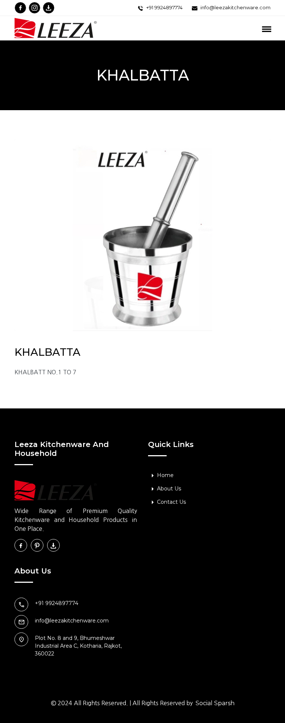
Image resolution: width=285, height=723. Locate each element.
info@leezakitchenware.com (235, 7)
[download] (49, 8)
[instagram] (34, 8)
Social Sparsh (215, 703)
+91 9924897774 (164, 7)
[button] (244, 29)
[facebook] (20, 8)
